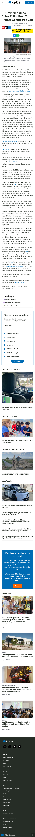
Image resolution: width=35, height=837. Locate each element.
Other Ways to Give (8, 821)
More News (6, 594)
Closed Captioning (7, 791)
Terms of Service (7, 780)
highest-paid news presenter (15, 266)
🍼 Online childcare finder (11, 306)
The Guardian (6, 149)
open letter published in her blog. (19, 91)
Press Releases (7, 772)
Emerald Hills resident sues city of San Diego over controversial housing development (16, 530)
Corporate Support (8, 813)
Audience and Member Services (11, 788)
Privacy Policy (6, 774)
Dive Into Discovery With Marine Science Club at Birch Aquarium (17, 441)
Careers (5, 763)
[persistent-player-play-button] (2, 835)
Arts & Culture (5, 615)
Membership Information (9, 818)
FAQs (4, 796)
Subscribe (17, 361)
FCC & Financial (7, 766)
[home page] (14, 2)
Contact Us (6, 794)
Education (4, 720)
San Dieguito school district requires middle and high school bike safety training (17, 537)
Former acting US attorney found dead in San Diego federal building (16, 513)
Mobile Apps (6, 769)
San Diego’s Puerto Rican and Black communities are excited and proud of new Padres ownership (15, 521)
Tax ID (4, 824)
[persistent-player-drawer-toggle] (33, 835)
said (15, 184)
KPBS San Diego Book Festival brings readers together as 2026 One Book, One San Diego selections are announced (16, 621)
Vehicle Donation (7, 827)
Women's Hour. (19, 282)
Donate (17, 586)
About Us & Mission (8, 757)
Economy (4, 652)
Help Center (6, 805)
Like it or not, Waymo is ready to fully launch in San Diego (17, 506)
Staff (4, 777)
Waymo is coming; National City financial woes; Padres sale (17, 408)
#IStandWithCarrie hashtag (17, 162)
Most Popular (7, 481)
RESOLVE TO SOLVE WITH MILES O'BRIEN (15, 474)
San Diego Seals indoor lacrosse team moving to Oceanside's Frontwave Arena (17, 656)
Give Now (29, 2)
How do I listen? (7, 799)
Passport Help (6, 802)
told (11, 262)
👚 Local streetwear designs (12, 303)
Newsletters (6, 760)
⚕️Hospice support (9, 299)
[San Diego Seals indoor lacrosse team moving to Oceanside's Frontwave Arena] (17, 641)
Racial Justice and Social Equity (9, 685)
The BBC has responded (9, 141)
